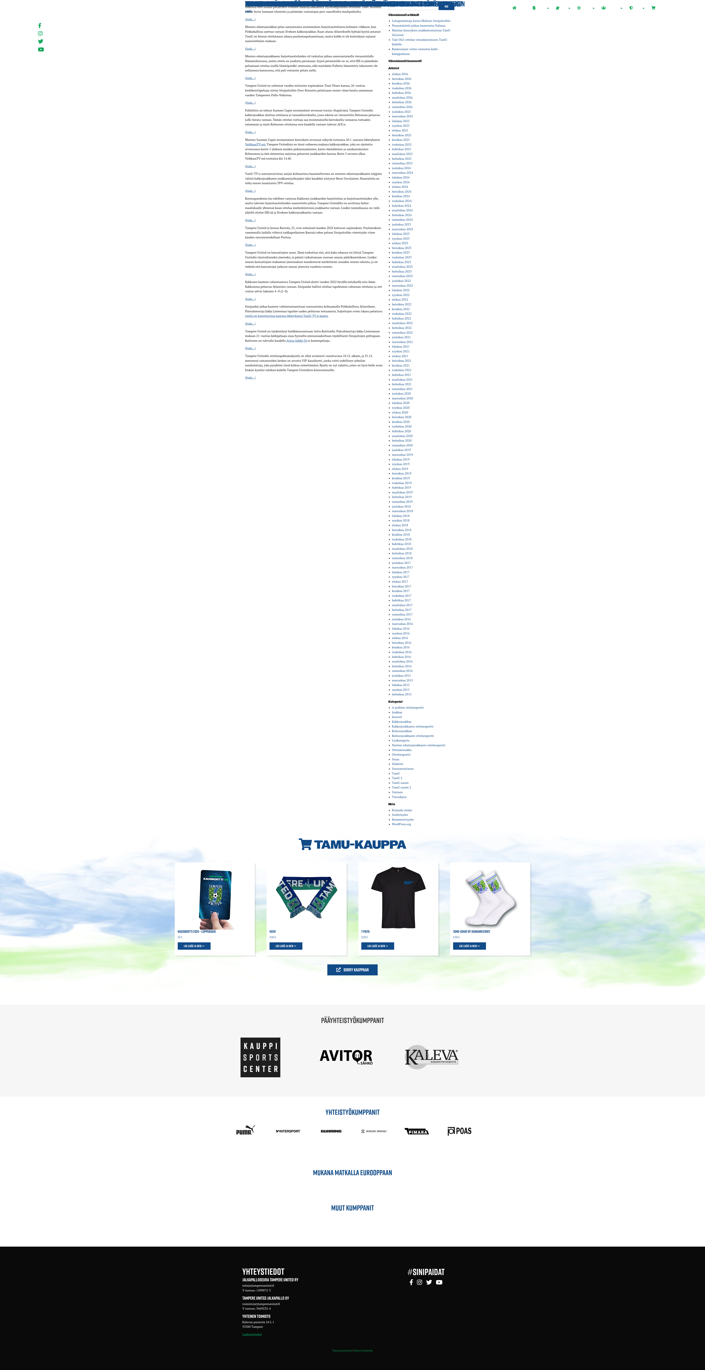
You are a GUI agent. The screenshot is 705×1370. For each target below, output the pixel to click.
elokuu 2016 (400, 638)
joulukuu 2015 (401, 675)
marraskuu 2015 (402, 680)
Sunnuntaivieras (403, 768)
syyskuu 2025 (401, 125)
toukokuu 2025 (402, 144)
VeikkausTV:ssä (255, 144)
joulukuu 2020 (401, 393)
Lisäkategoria (400, 740)
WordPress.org (401, 824)
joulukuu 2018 (401, 506)
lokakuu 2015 (401, 685)
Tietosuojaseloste (342, 1350)
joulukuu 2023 (401, 224)
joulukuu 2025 (401, 111)
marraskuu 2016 (402, 624)
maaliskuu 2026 (402, 97)
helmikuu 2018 (402, 553)
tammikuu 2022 (402, 332)
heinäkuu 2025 (401, 135)
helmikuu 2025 (402, 158)
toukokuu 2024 (402, 201)
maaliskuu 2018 (402, 548)
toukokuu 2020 (402, 426)
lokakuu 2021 (401, 346)
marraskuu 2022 (402, 285)
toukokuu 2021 (402, 370)
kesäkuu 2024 (401, 196)
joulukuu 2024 (401, 168)
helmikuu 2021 (402, 384)
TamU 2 (397, 778)
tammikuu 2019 (402, 501)
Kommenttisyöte (403, 819)
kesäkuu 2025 (401, 140)
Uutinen (397, 792)
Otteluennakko (402, 750)
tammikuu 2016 (402, 671)
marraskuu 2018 (402, 511)
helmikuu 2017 (402, 610)
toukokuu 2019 (402, 483)
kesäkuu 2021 (401, 365)
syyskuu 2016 (401, 633)
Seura (395, 759)
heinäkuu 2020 (401, 417)
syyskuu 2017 (401, 577)
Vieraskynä (399, 797)
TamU (396, 773)
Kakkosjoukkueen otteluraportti (412, 726)
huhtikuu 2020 (401, 431)
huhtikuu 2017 (401, 600)
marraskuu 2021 (402, 342)
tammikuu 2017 (402, 614)
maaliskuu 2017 (402, 605)
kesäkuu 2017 (401, 591)
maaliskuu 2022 (402, 323)
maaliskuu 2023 (402, 266)
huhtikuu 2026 (401, 93)
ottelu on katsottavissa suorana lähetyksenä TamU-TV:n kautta (286, 316)
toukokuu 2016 (402, 652)
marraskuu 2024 (402, 172)
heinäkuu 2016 (401, 643)
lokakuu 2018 (401, 516)
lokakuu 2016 (401, 628)
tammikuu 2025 (402, 163)
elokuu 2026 (400, 74)
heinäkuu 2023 (401, 248)
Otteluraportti (401, 754)
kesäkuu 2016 (401, 647)
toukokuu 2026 (402, 88)
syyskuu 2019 (401, 464)
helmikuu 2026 (402, 102)
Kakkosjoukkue (401, 721)
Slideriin (397, 764)
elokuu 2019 (400, 469)
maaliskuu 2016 (402, 661)
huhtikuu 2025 (401, 149)
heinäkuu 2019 (401, 473)
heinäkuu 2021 (401, 360)
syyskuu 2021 (401, 351)
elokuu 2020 (400, 412)
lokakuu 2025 (401, 121)
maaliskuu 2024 (402, 210)
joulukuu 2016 (401, 619)
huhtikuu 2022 (401, 318)
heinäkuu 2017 (401, 586)
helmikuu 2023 (402, 271)
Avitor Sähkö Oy (297, 340)
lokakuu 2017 (401, 572)
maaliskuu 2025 (402, 154)
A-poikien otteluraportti (408, 707)
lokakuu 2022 (401, 290)
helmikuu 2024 (402, 215)
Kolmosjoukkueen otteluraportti (413, 736)
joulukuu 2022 (401, 281)
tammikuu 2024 (402, 219)
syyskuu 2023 (401, 238)
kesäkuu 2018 (401, 534)
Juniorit (397, 717)
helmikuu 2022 (402, 328)
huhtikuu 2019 (401, 487)
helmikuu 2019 (402, 497)
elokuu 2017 (400, 581)
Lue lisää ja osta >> (194, 946)
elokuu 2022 (400, 299)
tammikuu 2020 (402, 445)
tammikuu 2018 (402, 558)
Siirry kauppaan (356, 970)
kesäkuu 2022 (401, 309)
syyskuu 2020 (401, 407)
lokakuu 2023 (401, 234)
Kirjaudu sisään (402, 810)
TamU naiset (400, 783)
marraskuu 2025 (402, 116)
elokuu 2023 (400, 243)
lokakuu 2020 (401, 403)
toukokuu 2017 (402, 596)
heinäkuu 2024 (401, 191)
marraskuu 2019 (402, 454)
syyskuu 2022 (401, 295)
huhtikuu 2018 (401, 544)
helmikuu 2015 (402, 694)
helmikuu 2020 (402, 440)
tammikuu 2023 (402, 276)
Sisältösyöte (400, 815)
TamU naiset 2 (401, 787)
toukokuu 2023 (402, 257)
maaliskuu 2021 (402, 379)
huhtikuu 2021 (401, 375)
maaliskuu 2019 (402, 492)
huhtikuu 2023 (401, 262)
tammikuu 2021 (402, 389)
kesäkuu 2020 (401, 422)
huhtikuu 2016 (401, 657)
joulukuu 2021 (401, 337)
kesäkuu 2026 (401, 83)
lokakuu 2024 (401, 177)
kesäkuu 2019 (401, 478)
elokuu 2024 (400, 187)
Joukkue (397, 712)
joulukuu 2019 (401, 450)
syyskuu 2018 (401, 520)
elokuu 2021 (400, 356)
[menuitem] (519, 8)
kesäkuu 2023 (401, 252)
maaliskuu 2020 (402, 436)
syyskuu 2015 (401, 690)
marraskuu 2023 (402, 229)
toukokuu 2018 (402, 539)
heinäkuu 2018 (401, 530)
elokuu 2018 (400, 525)
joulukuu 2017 (401, 563)
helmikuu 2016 (402, 666)
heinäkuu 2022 (401, 304)
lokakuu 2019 (401, 459)
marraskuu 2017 (402, 567)
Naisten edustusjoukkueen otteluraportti (418, 745)
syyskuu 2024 (401, 182)
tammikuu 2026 (402, 107)
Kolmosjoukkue (402, 731)
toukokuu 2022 (402, 313)
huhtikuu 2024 (401, 205)
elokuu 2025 (400, 130)
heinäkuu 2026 (401, 79)
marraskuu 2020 (402, 398)
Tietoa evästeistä (363, 1350)
